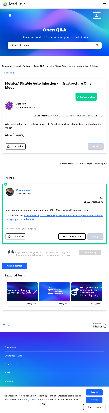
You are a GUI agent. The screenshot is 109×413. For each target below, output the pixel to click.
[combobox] (54, 45)
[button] (94, 392)
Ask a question (15, 265)
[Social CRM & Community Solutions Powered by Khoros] (99, 326)
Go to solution (88, 97)
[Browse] (11, 15)
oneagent (18, 135)
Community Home (11, 66)
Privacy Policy (28, 399)
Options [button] (8, 73)
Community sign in (96, 15)
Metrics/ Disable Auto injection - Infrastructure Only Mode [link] (73, 66)
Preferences (94, 407)
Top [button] (7, 325)
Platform (26, 66)
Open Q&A (39, 66)
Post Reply (90, 252)
